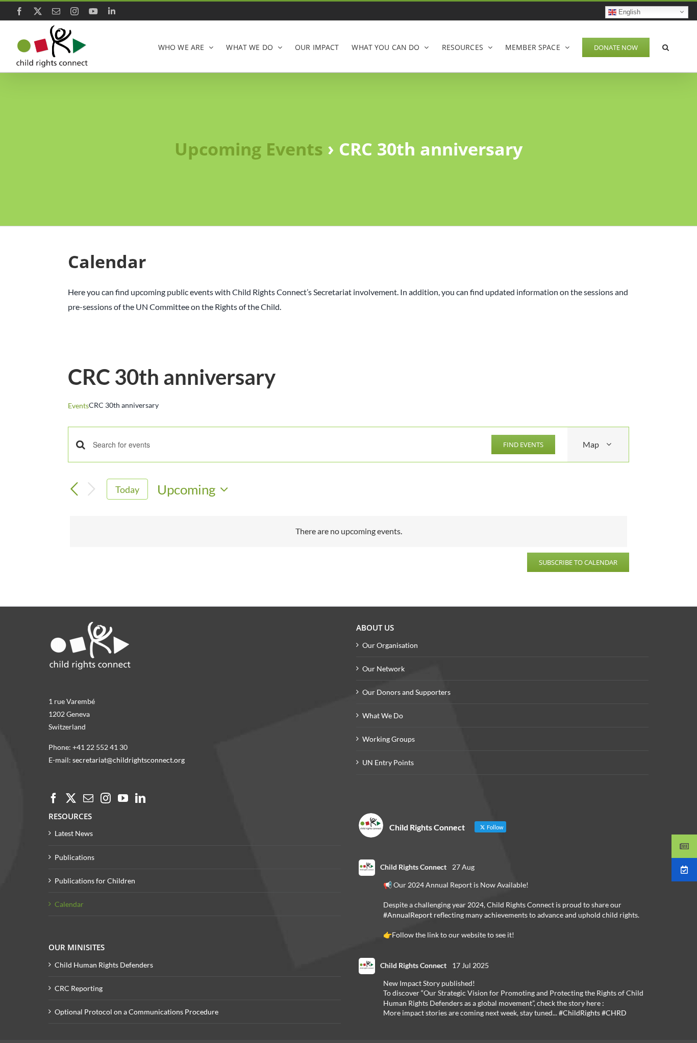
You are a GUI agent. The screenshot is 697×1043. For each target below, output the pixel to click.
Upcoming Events (249, 149)
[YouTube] (123, 798)
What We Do (382, 715)
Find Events (523, 444)
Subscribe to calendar (578, 562)
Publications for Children (95, 880)
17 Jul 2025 (470, 965)
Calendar (69, 904)
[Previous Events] (74, 489)
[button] (665, 46)
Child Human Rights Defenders (104, 964)
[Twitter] (71, 798)
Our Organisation (390, 645)
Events (78, 405)
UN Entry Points (388, 762)
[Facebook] (53, 798)
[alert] (348, 531)
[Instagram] (106, 798)
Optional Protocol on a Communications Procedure (136, 1011)
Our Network (383, 668)
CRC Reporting (79, 988)
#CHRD (614, 1012)
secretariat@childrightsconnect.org (128, 759)
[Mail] (88, 798)
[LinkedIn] (140, 798)
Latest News (74, 833)
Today (127, 489)
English (628, 11)
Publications (74, 857)
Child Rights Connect (413, 867)
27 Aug (463, 867)
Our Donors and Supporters (406, 692)
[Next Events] (91, 490)
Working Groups (388, 739)
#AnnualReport (407, 914)
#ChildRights (579, 1012)
